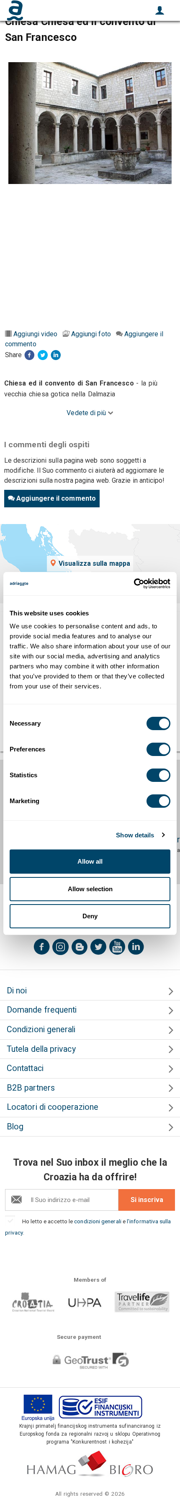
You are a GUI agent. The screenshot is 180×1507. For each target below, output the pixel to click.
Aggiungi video (35, 334)
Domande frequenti (42, 1010)
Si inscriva (147, 1200)
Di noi (17, 990)
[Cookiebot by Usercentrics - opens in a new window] (133, 583)
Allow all (90, 861)
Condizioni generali (41, 1029)
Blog (15, 1127)
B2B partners (31, 1088)
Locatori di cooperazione (52, 1107)
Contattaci (25, 1068)
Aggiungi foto (91, 334)
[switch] (158, 749)
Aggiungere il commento (56, 498)
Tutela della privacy (41, 1049)
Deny (90, 916)
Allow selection (90, 888)
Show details (135, 835)
